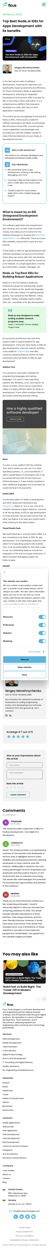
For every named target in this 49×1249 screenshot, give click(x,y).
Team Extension (10, 1046)
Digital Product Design (13, 1054)
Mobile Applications (11, 1122)
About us (7, 1174)
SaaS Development (11, 1138)
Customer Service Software (15, 1146)
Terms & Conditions (24, 1236)
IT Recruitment (9, 1050)
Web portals (8, 1126)
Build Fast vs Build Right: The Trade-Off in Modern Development (22, 990)
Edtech (6, 1102)
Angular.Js (8, 506)
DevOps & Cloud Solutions (14, 1158)
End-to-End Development (14, 1058)
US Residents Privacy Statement (24, 1240)
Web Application (10, 1130)
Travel (5, 1094)
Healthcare (8, 1090)
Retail (5, 1086)
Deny (24, 675)
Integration (8, 1150)
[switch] (42, 625)
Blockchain (7, 1106)
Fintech (6, 1082)
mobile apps (23, 351)
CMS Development (11, 1134)
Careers (6, 1178)
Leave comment (18, 794)
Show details (35, 652)
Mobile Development (12, 1043)
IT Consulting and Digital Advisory (18, 1062)
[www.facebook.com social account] (15, 1216)
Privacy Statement (24, 1231)
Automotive (8, 1110)
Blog (4, 1182)
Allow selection (24, 667)
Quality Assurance (11, 1066)
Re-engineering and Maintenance (18, 1070)
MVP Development (11, 1142)
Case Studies (9, 1170)
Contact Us (14, 419)
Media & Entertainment (13, 1098)
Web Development (11, 1039)
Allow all (24, 659)
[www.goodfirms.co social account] (33, 1216)
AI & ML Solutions (10, 1154)
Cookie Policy (24, 1227)
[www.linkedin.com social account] (21, 1216)
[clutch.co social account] (27, 1216)
